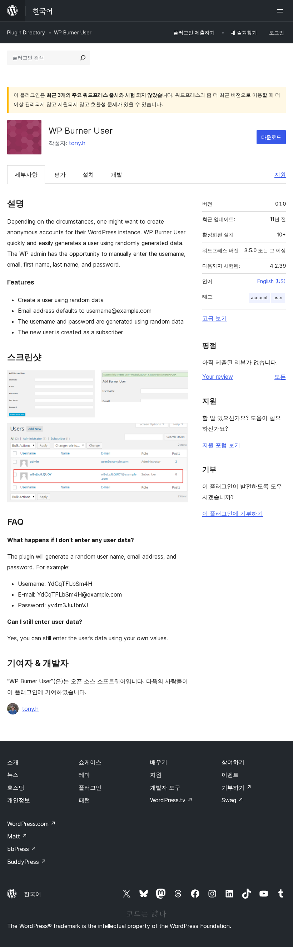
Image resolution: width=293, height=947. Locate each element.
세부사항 (26, 174)
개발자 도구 (165, 787)
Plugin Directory (26, 32)
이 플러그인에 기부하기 (232, 513)
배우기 (158, 762)
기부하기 (237, 787)
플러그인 (90, 787)
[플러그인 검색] (83, 58)
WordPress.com (31, 823)
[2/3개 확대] (178, 379)
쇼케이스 (90, 762)
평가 (60, 174)
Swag (232, 800)
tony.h (77, 143)
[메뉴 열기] (281, 10)
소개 (13, 762)
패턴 (84, 800)
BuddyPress (26, 861)
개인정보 (18, 800)
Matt (17, 836)
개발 (116, 174)
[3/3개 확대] (178, 432)
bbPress (21, 848)
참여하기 (233, 762)
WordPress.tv (171, 800)
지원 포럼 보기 (221, 445)
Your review (217, 376)
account (259, 297)
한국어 (32, 894)
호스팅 (15, 787)
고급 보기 (214, 318)
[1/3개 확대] (85, 379)
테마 (84, 774)
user (278, 297)
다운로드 (271, 137)
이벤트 (230, 774)
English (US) (271, 281)
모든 (280, 376)
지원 (280, 174)
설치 (88, 174)
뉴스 (13, 774)
